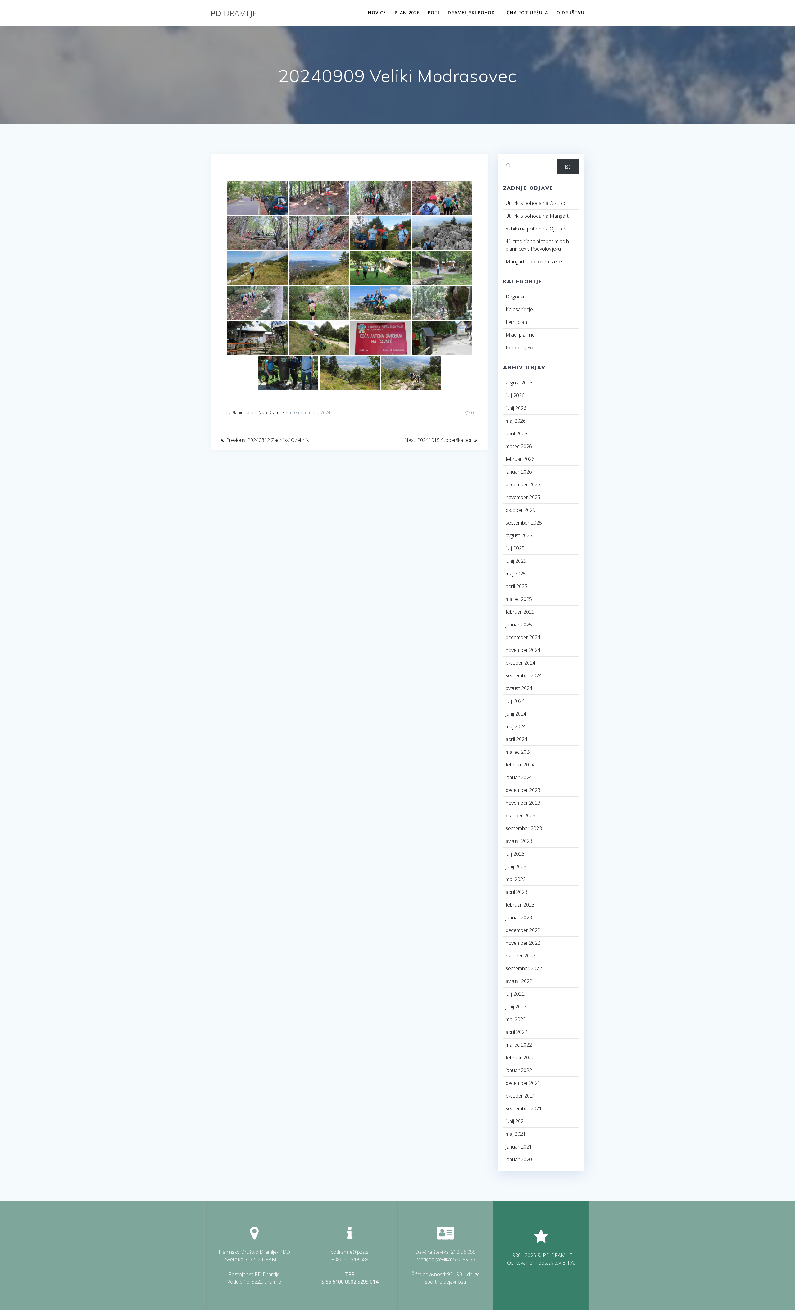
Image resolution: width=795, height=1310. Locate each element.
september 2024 (524, 675)
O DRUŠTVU (570, 13)
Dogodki (515, 296)
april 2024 (516, 739)
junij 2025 (516, 560)
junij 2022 (516, 1006)
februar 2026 (520, 459)
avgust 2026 (519, 382)
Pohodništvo (519, 347)
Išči (568, 166)
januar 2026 (519, 471)
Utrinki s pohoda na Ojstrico (536, 203)
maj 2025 (516, 573)
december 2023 (523, 790)
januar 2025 (519, 624)
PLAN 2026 (407, 13)
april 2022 (516, 1032)
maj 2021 (516, 1133)
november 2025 (523, 497)
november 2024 (523, 650)
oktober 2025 (520, 510)
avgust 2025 (519, 535)
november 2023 (523, 802)
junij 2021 (516, 1121)
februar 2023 (520, 904)
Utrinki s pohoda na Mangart (537, 215)
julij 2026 (515, 395)
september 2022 (524, 968)
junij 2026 (516, 408)
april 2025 (516, 586)
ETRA (568, 1262)
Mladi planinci (520, 334)
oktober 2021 (520, 1095)
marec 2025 (519, 599)
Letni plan (516, 322)
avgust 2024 (519, 688)
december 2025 (523, 484)
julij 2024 (515, 701)
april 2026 (516, 433)
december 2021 (523, 1083)
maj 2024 (516, 726)
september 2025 (524, 522)
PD (234, 13)
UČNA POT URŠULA (525, 13)
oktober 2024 (520, 662)
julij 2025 (515, 548)
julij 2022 (515, 993)
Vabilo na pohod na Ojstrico (536, 228)
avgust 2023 (519, 841)
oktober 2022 (520, 955)
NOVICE (377, 13)
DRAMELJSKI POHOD (471, 13)
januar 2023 (519, 917)
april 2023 (516, 892)
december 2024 (523, 637)
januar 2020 (519, 1159)
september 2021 (524, 1108)
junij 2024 (516, 713)
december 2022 (523, 930)
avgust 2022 (519, 981)
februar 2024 (520, 764)
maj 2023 (516, 879)
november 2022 (523, 942)
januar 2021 (519, 1146)
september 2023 (524, 828)
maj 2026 (516, 420)
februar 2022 (520, 1057)
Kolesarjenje (519, 309)
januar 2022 (519, 1070)
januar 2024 (519, 777)
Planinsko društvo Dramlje (258, 413)
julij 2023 (515, 853)
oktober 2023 (520, 815)
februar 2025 (520, 611)
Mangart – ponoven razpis (535, 261)
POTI (433, 13)
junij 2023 (516, 866)
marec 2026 (519, 446)
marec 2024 (519, 751)
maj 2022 (516, 1019)
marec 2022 (519, 1044)
